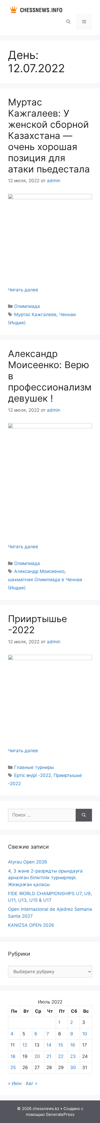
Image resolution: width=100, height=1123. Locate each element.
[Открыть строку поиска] (68, 22)
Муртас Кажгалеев (35, 314)
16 (72, 1045)
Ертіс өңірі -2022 (32, 775)
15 (60, 1045)
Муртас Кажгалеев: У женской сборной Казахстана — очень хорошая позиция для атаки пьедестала (49, 135)
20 (37, 1056)
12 (24, 1045)
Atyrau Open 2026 (27, 862)
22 (60, 1056)
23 (73, 1056)
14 (48, 1045)
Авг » (31, 1083)
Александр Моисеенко (39, 571)
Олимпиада (27, 306)
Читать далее (23, 289)
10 (84, 1033)
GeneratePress (60, 1114)
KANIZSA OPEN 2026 (31, 925)
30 (73, 1067)
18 (12, 1056)
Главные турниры (34, 767)
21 (48, 1056)
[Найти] (84, 815)
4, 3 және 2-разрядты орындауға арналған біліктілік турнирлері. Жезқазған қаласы (45, 877)
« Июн (15, 1083)
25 (13, 1067)
